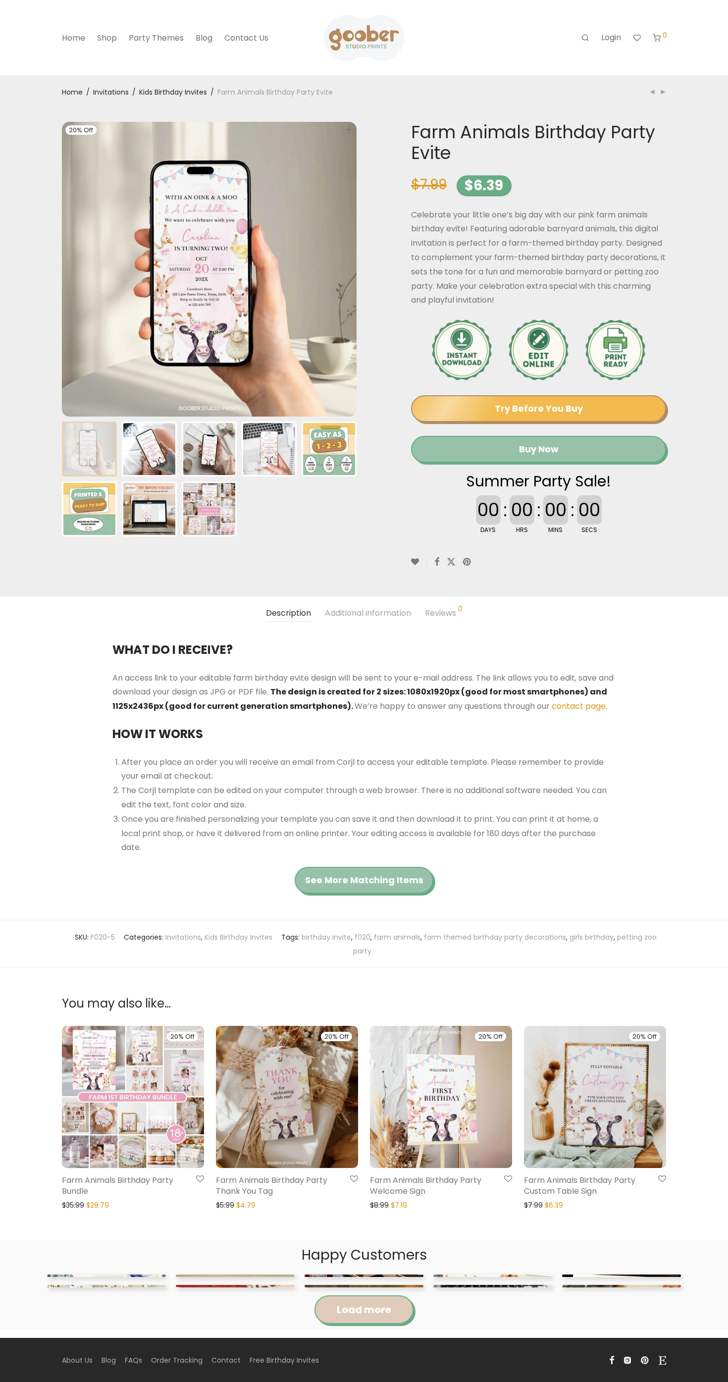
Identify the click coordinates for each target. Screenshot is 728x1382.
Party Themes (156, 38)
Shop (107, 38)
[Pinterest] (645, 1360)
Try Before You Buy (539, 408)
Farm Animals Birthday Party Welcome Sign (425, 1185)
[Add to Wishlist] (419, 562)
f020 (362, 937)
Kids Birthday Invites (173, 92)
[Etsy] (662, 1360)
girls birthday (592, 937)
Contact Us (246, 38)
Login (611, 37)
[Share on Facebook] (436, 562)
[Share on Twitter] (451, 562)
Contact (226, 1360)
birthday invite (326, 937)
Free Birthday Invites (284, 1360)
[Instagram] (627, 1360)
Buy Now (539, 449)
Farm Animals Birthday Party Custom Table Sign (579, 1185)
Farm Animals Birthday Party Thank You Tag (271, 1185)
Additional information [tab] (368, 613)
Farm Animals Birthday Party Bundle (117, 1185)
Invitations (111, 92)
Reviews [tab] (444, 612)
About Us (77, 1360)
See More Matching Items (364, 880)
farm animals (397, 937)
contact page (579, 706)
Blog (204, 38)
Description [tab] (288, 613)
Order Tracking (177, 1360)
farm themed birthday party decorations (495, 937)
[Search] (585, 38)
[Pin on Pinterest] (467, 562)
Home (73, 38)
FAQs (133, 1360)
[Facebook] (611, 1360)
